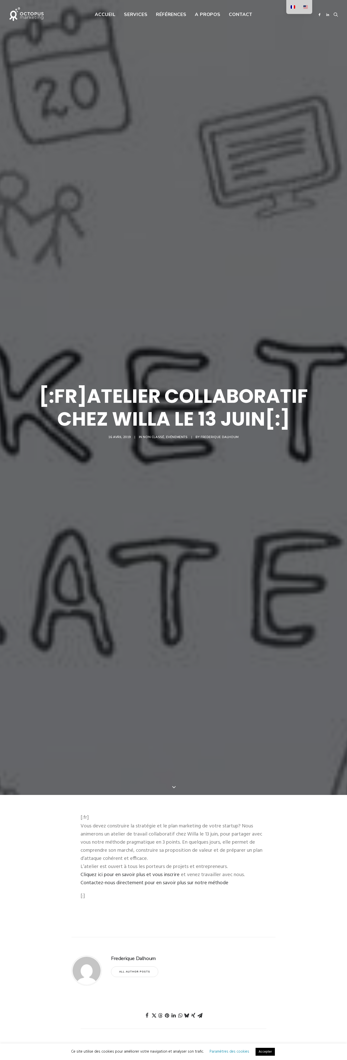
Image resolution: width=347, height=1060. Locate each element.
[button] (320, 14)
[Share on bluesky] (187, 1015)
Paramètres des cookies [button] (229, 1052)
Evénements (177, 437)
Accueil (105, 14)
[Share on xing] (193, 1015)
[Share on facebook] (147, 1015)
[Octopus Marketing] (26, 14)
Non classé (153, 437)
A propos (207, 14)
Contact (240, 14)
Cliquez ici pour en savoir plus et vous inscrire (130, 875)
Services (136, 14)
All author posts (134, 972)
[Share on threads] (160, 1016)
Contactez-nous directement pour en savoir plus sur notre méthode (154, 883)
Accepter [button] (265, 1051)
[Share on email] (200, 1015)
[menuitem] (105, 14)
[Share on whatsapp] (180, 1015)
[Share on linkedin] (173, 1015)
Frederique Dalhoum (220, 437)
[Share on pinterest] (167, 1015)
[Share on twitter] (154, 1015)
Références (171, 14)
